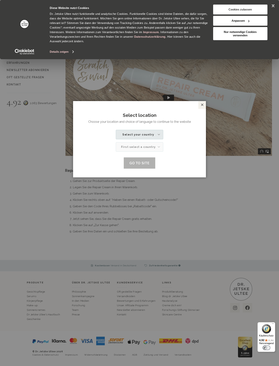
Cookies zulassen (240, 9)
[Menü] (273, 324)
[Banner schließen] (273, 6)
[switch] (266, 347)
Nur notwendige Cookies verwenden (240, 33)
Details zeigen (59, 51)
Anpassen (238, 20)
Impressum (151, 32)
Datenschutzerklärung (150, 36)
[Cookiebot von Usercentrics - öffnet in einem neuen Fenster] (24, 52)
